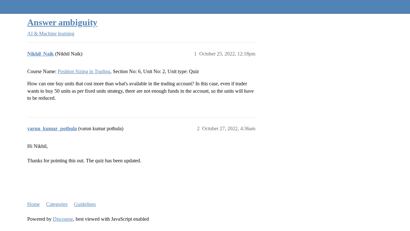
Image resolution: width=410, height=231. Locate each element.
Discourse (63, 219)
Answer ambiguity (62, 22)
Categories (57, 204)
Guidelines (85, 204)
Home (33, 204)
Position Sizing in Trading (84, 71)
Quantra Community (24, 6)
